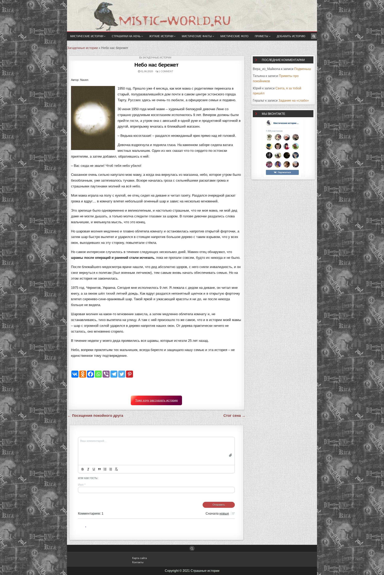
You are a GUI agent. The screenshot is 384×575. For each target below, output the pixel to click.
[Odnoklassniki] (82, 374)
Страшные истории (205, 570)
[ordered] (105, 469)
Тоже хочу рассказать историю (156, 400)
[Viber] (106, 374)
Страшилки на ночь (126, 36)
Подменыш (302, 69)
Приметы (261, 36)
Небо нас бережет (156, 65)
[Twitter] (121, 374)
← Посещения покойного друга (95, 416)
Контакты (137, 562)
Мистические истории (86, 36)
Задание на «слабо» (293, 100)
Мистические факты (197, 36)
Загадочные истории (82, 48)
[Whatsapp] (98, 374)
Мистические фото (234, 36)
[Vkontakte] (74, 374)
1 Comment (166, 71)
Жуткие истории (161, 36)
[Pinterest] (129, 374)
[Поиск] (314, 36)
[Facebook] (90, 374)
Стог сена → (234, 416)
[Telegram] (113, 374)
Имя (81, 484)
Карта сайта (139, 558)
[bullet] (110, 469)
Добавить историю (291, 36)
